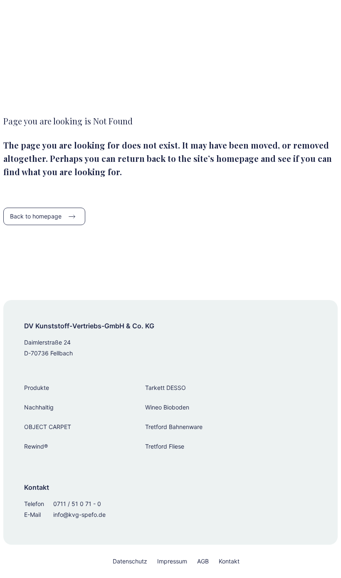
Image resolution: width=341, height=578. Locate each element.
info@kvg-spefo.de (79, 514)
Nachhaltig (39, 407)
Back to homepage (36, 216)
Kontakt (229, 561)
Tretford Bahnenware (174, 426)
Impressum (172, 561)
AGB (203, 561)
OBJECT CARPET (47, 426)
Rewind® (36, 446)
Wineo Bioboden (167, 407)
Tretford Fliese (164, 446)
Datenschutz (130, 561)
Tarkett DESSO (165, 387)
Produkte (36, 387)
